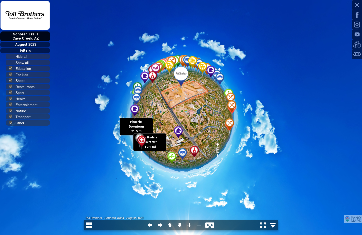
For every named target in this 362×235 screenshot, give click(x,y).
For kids (22, 75)
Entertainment (26, 105)
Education (23, 69)
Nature (21, 111)
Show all (22, 63)
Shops (20, 81)
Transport (23, 117)
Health (21, 99)
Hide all (21, 57)
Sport (20, 93)
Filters (25, 50)
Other (20, 123)
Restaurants (25, 87)
